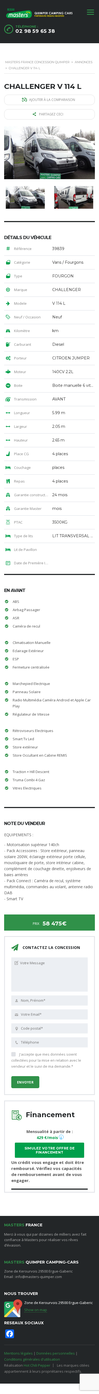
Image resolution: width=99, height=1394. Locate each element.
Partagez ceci (51, 114)
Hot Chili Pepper (37, 1365)
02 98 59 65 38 (35, 31)
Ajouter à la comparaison (52, 99)
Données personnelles (55, 1353)
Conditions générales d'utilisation (32, 1359)
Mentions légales (18, 1353)
